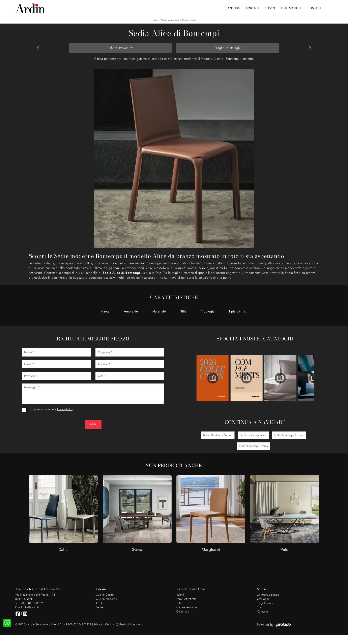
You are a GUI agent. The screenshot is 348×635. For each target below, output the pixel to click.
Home (155, 20)
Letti (178, 603)
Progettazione (265, 603)
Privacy (98, 625)
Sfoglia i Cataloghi (227, 48)
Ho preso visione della (51, 409)
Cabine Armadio (186, 607)
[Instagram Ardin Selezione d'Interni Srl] (25, 613)
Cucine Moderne (106, 599)
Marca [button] (105, 311)
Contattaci (263, 612)
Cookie (109, 625)
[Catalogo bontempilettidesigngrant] (246, 378)
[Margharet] (210, 509)
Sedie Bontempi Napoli (217, 435)
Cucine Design (105, 595)
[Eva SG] (308, 48)
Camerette (182, 612)
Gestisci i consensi (131, 625)
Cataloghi (263, 599)
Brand (260, 607)
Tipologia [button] (207, 311)
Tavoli (99, 603)
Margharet (211, 549)
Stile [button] (183, 311)
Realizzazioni (291, 8)
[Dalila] (63, 509)
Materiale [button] (159, 311)
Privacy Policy (65, 409)
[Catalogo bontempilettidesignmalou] (280, 378)
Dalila (63, 549)
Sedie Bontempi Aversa (253, 446)
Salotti (180, 595)
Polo (285, 549)
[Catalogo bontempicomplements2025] (212, 378)
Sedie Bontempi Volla (253, 435)
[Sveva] (137, 509)
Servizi (270, 8)
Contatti (314, 8)
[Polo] (284, 509)
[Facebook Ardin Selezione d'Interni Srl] (17, 613)
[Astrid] (39, 48)
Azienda (234, 8)
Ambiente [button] (131, 311)
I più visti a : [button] (238, 311)
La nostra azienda (268, 595)
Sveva (137, 549)
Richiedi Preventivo (120, 48)
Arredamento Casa (170, 20)
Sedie (185, 20)
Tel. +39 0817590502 (29, 603)
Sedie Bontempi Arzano (289, 435)
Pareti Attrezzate (186, 599)
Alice (193, 20)
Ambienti (252, 8)
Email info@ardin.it (27, 607)
